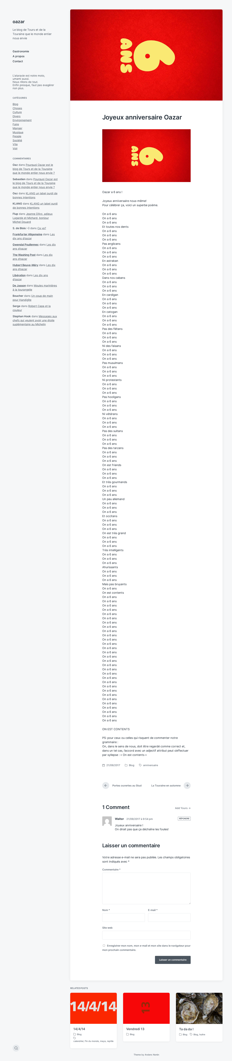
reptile (110, 1041)
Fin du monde (92, 1041)
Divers (17, 116)
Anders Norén (152, 1054)
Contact (18, 61)
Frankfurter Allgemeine (27, 234)
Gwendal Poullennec (26, 244)
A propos (18, 56)
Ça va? (41, 228)
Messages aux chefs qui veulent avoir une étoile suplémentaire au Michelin (35, 320)
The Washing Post (24, 254)
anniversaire (150, 765)
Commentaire (111, 869)
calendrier (78, 1041)
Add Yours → (183, 808)
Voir (15, 148)
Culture (17, 112)
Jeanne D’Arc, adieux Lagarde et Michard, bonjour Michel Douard (33, 217)
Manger (17, 128)
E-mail (153, 910)
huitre (202, 1034)
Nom (106, 910)
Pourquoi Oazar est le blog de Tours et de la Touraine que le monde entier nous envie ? (34, 168)
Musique (18, 132)
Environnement (22, 120)
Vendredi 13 (135, 1029)
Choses (17, 108)
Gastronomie (21, 51)
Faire (16, 124)
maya (103, 1041)
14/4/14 (79, 1029)
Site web (107, 927)
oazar (19, 21)
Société (17, 140)
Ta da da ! (186, 1029)
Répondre (184, 818)
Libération (19, 275)
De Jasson (19, 285)
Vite (15, 144)
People (17, 136)
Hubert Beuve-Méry (25, 265)
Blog (15, 104)
